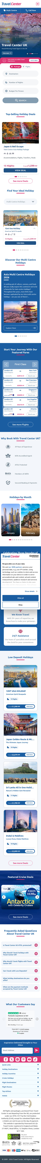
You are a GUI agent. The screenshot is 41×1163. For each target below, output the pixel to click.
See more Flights (20, 424)
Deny (20, 605)
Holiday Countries (8, 1074)
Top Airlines (6, 1091)
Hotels (4, 1096)
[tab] (15, 66)
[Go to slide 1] (29, 53)
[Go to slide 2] (32, 53)
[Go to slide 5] (36, 53)
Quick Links (6, 1065)
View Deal (20, 170)
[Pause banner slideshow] (27, 53)
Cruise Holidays (8, 1078)
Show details (29, 591)
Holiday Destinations (10, 1069)
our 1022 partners (15, 567)
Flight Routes (7, 1087)
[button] (10, 10)
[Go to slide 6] (37, 53)
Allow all (20, 598)
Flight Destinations (9, 1082)
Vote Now (34, 60)
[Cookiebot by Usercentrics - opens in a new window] (29, 556)
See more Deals (20, 181)
